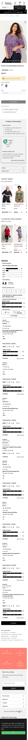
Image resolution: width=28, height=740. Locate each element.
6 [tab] (18, 61)
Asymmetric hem (18, 640)
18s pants (13, 638)
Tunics (17, 15)
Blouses (12, 15)
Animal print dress (17, 634)
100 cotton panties (6, 634)
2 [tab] (8, 61)
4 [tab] (13, 61)
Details (3, 168)
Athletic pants (4, 636)
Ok (13, 732)
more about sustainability (17, 160)
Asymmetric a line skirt (7, 640)
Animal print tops (5, 638)
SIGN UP (13, 688)
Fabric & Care (5, 171)
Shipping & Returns (5, 106)
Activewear (13, 632)
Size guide (23, 90)
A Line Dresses (5, 632)
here (2, 729)
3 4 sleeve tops (13, 636)
